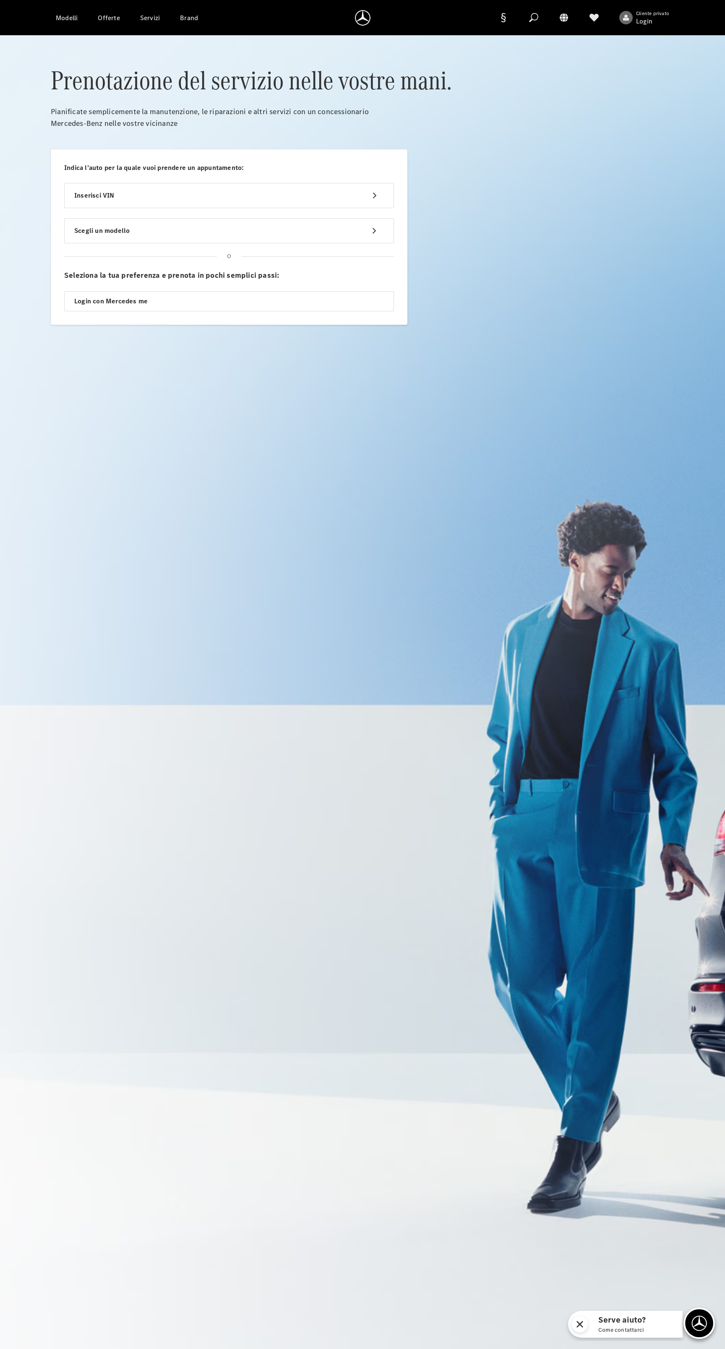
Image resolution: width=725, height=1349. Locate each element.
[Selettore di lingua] (564, 17)
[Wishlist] (594, 17)
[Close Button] (579, 1324)
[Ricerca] (533, 17)
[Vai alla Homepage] (362, 17)
